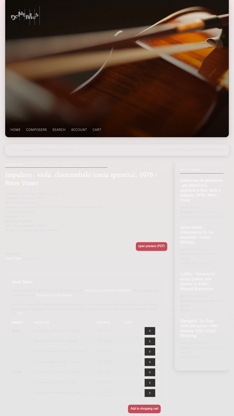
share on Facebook (170, 150)
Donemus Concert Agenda (53, 295)
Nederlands (211, 150)
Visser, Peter (13, 258)
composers (36, 130)
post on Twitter (193, 150)
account (79, 130)
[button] (151, 246)
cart (97, 130)
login (222, 150)
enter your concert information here (107, 290)
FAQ (20, 314)
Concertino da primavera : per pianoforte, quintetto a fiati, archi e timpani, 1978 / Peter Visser (201, 189)
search (59, 130)
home (15, 130)
